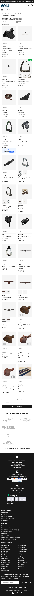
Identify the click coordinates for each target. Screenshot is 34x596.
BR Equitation (22, 80)
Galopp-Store (5, 557)
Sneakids (20, 555)
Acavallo (20, 111)
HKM (19, 140)
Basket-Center (5, 545)
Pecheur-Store (22, 545)
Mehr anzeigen (17, 407)
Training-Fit (21, 559)
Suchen (9, 10)
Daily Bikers (4, 547)
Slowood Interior (22, 549)
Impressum (4, 533)
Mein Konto (4, 512)
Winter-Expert (21, 568)
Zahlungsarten (5, 535)
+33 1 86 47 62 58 (17, 467)
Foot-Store (4, 555)
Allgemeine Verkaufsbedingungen (10, 530)
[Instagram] (17, 593)
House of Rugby (5, 562)
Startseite (4, 14)
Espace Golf (4, 553)
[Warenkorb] (32, 5)
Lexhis (20, 323)
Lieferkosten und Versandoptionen (10, 537)
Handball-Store (5, 560)
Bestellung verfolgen (7, 516)
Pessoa (20, 352)
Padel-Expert (5, 570)
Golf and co (4, 559)
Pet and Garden (22, 547)
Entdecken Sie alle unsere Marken (17, 449)
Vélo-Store (21, 566)
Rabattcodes (4, 520)
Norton (4, 47)
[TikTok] (21, 593)
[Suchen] (6, 10)
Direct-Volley (4, 551)
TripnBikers (21, 564)
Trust (3, 295)
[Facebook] (13, 593)
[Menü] (2, 10)
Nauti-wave (4, 566)
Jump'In (20, 235)
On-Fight (3, 568)
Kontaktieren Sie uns (17, 462)
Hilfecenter (4, 514)
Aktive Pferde (18, 14)
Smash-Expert (22, 551)
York (3, 235)
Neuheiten (10, 14)
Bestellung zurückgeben (17, 492)
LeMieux (20, 47)
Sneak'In (20, 553)
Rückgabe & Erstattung (7, 532)
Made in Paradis (5, 564)
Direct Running (5, 549)
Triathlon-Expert (22, 562)
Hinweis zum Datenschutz (8, 539)
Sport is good (21, 557)
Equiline (20, 176)
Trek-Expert (21, 560)
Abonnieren (26, 582)
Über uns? (4, 526)
